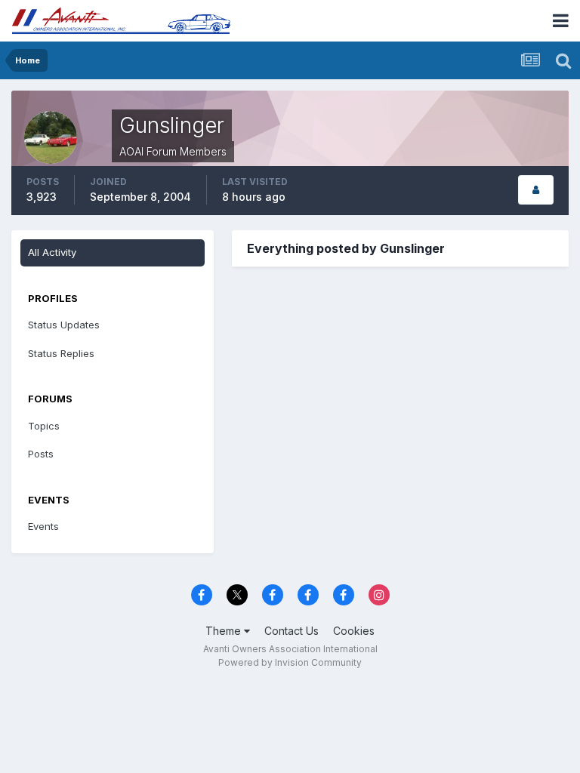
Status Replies (61, 353)
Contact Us (291, 630)
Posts (41, 454)
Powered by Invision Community (290, 662)
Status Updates (64, 325)
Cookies (354, 630)
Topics (44, 426)
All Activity (52, 252)
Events (43, 526)
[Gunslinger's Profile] (536, 190)
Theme (224, 630)
